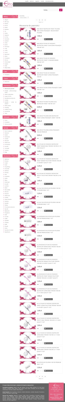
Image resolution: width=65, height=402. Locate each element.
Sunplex (6, 63)
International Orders (49, 1)
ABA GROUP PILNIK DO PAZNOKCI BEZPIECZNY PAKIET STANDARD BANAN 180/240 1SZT (47, 60)
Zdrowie (6, 117)
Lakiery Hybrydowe (9, 94)
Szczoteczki (7, 111)
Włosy (6, 17)
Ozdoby (6, 100)
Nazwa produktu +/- (23, 17)
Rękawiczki (7, 210)
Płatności (32, 1)
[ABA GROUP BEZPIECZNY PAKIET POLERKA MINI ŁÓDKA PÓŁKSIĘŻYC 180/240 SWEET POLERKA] (28, 39)
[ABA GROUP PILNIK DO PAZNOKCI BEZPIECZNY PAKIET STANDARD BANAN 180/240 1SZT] (28, 68)
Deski (6, 164)
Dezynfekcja (7, 166)
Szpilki (6, 218)
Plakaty (6, 205)
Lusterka (7, 186)
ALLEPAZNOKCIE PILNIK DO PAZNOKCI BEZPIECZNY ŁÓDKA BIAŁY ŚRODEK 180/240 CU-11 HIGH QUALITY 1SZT (48, 290)
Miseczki (6, 191)
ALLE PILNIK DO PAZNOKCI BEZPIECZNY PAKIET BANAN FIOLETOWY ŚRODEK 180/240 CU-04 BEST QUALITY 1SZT (49, 160)
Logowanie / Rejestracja (35, 10)
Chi (5, 31)
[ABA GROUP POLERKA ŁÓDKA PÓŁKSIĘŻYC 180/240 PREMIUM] (28, 140)
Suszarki (6, 146)
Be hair (6, 25)
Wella (6, 65)
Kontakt (42, 1)
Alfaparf (6, 19)
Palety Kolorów (8, 199)
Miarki (6, 187)
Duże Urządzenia (8, 131)
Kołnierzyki (7, 182)
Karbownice (7, 136)
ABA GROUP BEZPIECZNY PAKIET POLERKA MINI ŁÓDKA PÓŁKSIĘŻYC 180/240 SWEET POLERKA (48, 30)
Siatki (6, 214)
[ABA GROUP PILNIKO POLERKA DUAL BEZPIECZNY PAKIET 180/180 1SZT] (28, 112)
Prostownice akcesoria (10, 207)
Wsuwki (6, 226)
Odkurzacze (7, 142)
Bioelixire (7, 29)
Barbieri (6, 23)
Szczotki (6, 216)
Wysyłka (26, 1)
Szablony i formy (8, 109)
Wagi (6, 152)
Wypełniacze (7, 232)
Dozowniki (7, 168)
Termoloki (7, 148)
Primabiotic (7, 58)
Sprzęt (6, 128)
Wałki (6, 224)
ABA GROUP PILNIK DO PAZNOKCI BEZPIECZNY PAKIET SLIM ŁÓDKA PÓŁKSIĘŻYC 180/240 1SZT (49, 45)
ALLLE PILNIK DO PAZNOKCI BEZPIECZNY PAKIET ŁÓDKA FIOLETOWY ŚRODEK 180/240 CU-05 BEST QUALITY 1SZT (49, 305)
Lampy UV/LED (8, 96)
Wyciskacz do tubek (9, 230)
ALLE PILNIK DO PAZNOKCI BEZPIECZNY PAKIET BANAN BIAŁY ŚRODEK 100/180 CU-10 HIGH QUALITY (49, 146)
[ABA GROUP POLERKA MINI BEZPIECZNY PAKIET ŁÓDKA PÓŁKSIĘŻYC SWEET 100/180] (28, 126)
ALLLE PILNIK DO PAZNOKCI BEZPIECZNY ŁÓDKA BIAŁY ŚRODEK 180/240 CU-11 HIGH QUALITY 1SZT (48, 349)
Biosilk (6, 27)
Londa (6, 50)
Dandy (6, 33)
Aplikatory (7, 159)
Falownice (7, 133)
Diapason (7, 35)
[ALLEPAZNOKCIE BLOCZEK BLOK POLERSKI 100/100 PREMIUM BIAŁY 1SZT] (28, 227)
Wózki (6, 228)
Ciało (5, 71)
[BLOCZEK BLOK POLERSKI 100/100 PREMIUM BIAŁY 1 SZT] (28, 373)
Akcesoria (7, 156)
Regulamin (37, 1)
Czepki (6, 163)
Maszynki (7, 140)
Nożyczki (7, 193)
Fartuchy (6, 172)
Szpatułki (7, 220)
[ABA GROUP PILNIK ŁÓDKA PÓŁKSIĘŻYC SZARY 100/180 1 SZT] (28, 98)
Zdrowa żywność (8, 124)
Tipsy (6, 113)
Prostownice (7, 144)
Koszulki (6, 184)
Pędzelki (6, 203)
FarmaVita (7, 39)
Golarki (6, 134)
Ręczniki (6, 209)
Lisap (6, 48)
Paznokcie (7, 85)
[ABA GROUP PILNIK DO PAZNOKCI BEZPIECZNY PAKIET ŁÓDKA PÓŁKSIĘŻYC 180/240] (28, 83)
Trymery (7, 150)
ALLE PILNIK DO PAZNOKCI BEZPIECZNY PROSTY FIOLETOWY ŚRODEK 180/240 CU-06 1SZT (49, 175)
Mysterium (7, 54)
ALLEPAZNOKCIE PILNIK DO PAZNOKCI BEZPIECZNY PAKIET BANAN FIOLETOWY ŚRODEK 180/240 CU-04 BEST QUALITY (48, 276)
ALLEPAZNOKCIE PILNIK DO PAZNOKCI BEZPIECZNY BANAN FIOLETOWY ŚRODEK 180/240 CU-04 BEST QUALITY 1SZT (48, 261)
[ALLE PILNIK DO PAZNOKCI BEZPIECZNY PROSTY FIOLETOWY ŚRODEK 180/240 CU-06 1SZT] (28, 184)
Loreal (6, 52)
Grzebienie (7, 176)
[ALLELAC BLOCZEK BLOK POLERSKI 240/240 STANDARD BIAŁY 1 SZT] (28, 213)
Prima (6, 120)
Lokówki (6, 138)
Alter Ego (7, 21)
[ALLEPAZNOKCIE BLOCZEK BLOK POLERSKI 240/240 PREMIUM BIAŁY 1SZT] (28, 241)
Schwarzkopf (7, 62)
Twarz (6, 78)
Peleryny (7, 201)
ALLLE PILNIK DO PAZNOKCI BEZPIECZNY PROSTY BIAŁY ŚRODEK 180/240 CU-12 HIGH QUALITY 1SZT (48, 320)
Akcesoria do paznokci (9, 88)
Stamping (7, 107)
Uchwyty (7, 222)
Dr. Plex (6, 37)
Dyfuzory (7, 170)
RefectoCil (7, 81)
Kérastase (7, 46)
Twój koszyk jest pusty (19, 10)
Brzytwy (6, 161)
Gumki (6, 178)
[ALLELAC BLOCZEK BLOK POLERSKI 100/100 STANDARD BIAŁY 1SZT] (28, 198)
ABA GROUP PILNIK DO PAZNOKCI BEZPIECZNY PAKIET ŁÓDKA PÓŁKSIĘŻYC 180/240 (47, 75)
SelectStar (57, 397)
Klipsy (6, 180)
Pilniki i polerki (8, 105)
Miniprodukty (7, 67)
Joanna (6, 44)
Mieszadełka (7, 189)
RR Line (6, 60)
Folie (6, 174)
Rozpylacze (7, 212)
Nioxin (6, 56)
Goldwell (6, 40)
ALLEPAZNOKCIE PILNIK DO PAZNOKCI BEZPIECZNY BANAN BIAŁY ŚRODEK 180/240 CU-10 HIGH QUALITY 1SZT (48, 246)
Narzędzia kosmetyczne (10, 98)
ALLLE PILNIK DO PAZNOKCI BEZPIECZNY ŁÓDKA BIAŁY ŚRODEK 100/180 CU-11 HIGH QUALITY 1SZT (48, 335)
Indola (6, 42)
